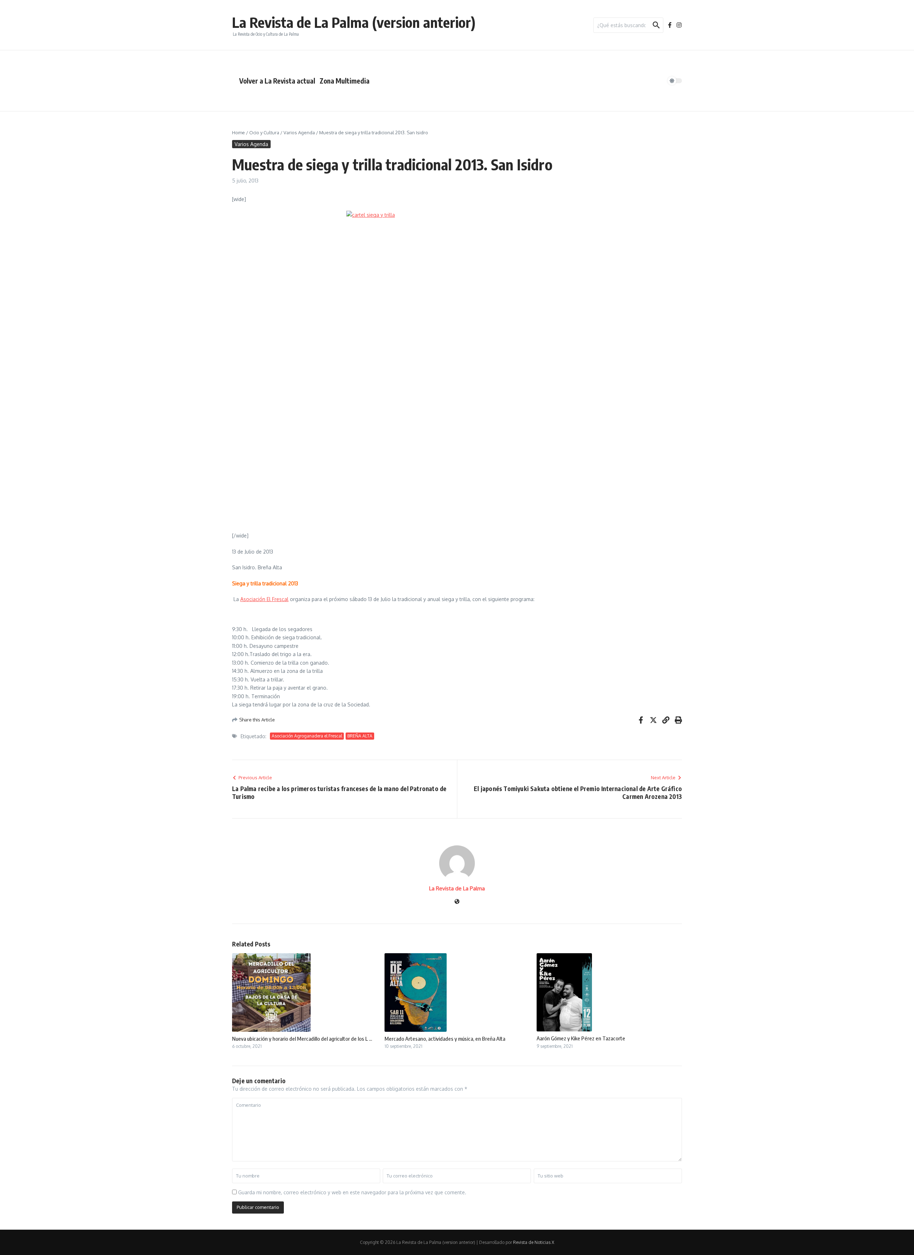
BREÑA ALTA (359, 736)
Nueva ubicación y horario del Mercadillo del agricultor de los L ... (302, 1038)
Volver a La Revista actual (277, 80)
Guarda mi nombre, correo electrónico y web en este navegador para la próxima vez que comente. (352, 1192)
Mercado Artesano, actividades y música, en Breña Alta (445, 1038)
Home (238, 132)
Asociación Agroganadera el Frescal (307, 736)
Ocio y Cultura (264, 132)
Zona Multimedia (345, 80)
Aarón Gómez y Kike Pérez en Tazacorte (581, 1038)
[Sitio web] (457, 902)
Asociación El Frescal (264, 599)
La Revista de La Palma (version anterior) (354, 22)
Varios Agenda (299, 132)
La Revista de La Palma (457, 888)
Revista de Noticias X (533, 1242)
